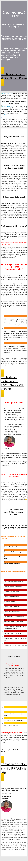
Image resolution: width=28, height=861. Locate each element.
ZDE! (5, 115)
